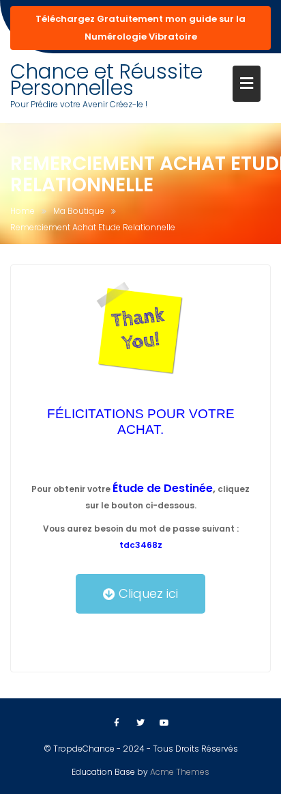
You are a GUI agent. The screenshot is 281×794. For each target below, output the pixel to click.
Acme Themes (179, 772)
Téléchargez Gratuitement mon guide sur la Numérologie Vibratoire (140, 27)
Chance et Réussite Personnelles (106, 79)
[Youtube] (164, 723)
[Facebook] (117, 723)
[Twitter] (140, 723)
